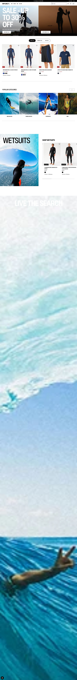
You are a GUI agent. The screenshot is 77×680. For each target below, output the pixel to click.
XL (13, 64)
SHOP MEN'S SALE (6, 32)
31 (47, 64)
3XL (21, 66)
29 (42, 64)
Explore (20, 3)
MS (48, 161)
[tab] (32, 40)
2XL (18, 64)
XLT (15, 64)
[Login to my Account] (68, 3)
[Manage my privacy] (2, 677)
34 (54, 64)
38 (42, 66)
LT (8, 64)
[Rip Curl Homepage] (6, 3)
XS (58, 66)
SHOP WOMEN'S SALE (45, 32)
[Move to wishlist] (18, 45)
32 (49, 64)
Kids (17, 3)
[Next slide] (75, 60)
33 (52, 64)
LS (55, 161)
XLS (10, 64)
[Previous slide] (3, 60)
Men (11, 3)
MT (53, 161)
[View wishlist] (70, 3)
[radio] (3, 73)
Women (14, 3)
